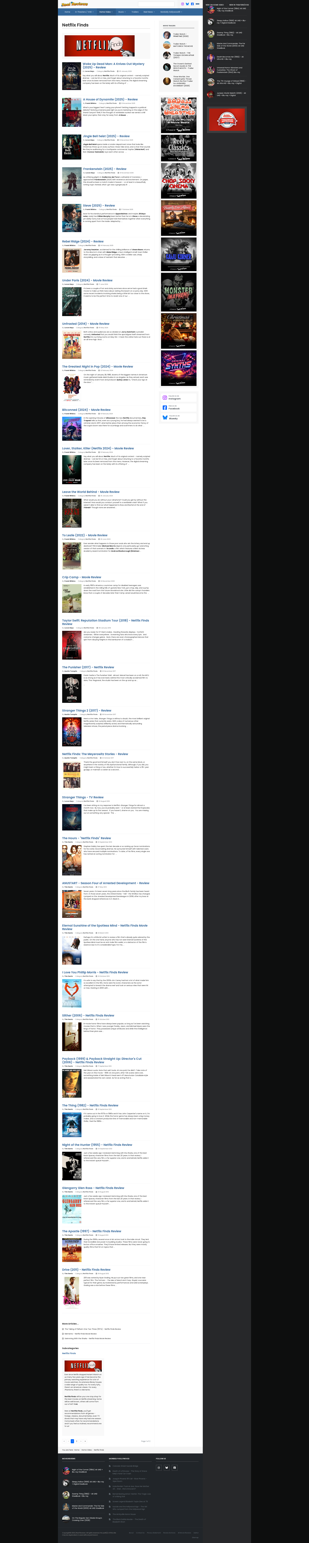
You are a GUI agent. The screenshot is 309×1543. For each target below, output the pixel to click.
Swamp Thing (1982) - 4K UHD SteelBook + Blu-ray (229, 33)
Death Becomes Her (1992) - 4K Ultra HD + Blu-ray (230, 58)
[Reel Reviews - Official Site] (74, 4)
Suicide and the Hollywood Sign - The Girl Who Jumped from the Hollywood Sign (130, 1507)
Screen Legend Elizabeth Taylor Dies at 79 (130, 1501)
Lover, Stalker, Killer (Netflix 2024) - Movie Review (98, 448)
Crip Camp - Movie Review (81, 577)
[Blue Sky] (187, 4)
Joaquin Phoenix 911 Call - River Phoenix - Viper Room (130, 1479)
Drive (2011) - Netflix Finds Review (86, 1270)
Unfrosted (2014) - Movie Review (85, 324)
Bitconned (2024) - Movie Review (86, 410)
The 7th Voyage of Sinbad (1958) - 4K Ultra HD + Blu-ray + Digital (231, 82)
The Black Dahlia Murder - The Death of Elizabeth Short (129, 1520)
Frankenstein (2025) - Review (104, 169)
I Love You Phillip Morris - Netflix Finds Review (95, 972)
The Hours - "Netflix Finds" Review (86, 838)
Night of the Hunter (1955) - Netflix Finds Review (97, 1145)
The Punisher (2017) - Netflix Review (88, 667)
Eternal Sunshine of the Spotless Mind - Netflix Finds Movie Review (104, 927)
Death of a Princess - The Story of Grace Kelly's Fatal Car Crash (130, 1472)
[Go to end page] (85, 1441)
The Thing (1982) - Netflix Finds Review (90, 1105)
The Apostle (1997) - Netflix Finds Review (91, 1231)
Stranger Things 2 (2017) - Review (86, 711)
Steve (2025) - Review (99, 206)
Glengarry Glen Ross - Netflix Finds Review (93, 1188)
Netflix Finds (69, 1353)
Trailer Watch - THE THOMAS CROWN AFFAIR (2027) (183, 55)
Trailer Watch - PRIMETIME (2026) (181, 35)
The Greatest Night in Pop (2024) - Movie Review (97, 367)
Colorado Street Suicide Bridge (125, 1466)
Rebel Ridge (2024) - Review (83, 241)
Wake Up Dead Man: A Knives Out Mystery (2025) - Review (113, 65)
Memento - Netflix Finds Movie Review (80, 1334)
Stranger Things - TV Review (83, 797)
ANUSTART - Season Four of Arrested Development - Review (105, 883)
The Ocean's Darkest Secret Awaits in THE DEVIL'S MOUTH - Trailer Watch (183, 67)
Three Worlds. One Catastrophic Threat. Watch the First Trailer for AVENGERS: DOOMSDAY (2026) (183, 81)
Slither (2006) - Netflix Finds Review (88, 1015)
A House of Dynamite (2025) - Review (110, 99)
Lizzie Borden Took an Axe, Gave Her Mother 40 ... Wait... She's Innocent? (131, 1487)
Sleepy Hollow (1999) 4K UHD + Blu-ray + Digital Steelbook (231, 21)
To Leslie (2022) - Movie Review (84, 535)
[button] (85, 12)
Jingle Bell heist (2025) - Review (106, 136)
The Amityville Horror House (124, 1514)
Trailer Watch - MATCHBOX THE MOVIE (183, 45)
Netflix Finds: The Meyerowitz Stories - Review (95, 754)
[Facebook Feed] (192, 4)
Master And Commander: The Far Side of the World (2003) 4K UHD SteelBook (231, 45)
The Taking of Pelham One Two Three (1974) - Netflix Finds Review (92, 1329)
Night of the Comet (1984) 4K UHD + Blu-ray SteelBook (87, 1470)
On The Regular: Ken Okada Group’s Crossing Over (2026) (87, 1519)
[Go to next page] (81, 1441)
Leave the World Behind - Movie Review (90, 492)
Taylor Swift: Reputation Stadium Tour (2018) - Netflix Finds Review (105, 622)
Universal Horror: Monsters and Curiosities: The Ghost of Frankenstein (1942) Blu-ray (229, 69)
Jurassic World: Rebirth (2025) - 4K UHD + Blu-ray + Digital (231, 94)
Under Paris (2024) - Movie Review (87, 280)
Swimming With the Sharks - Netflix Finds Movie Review (87, 1338)
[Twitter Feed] (182, 4)
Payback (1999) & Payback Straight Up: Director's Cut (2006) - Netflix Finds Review (102, 1060)
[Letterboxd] (197, 4)
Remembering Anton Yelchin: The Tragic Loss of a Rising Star (132, 1495)
